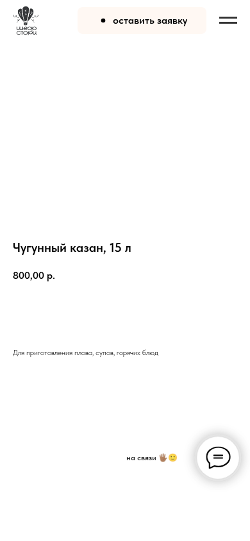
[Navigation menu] (228, 20)
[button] (142, 20)
